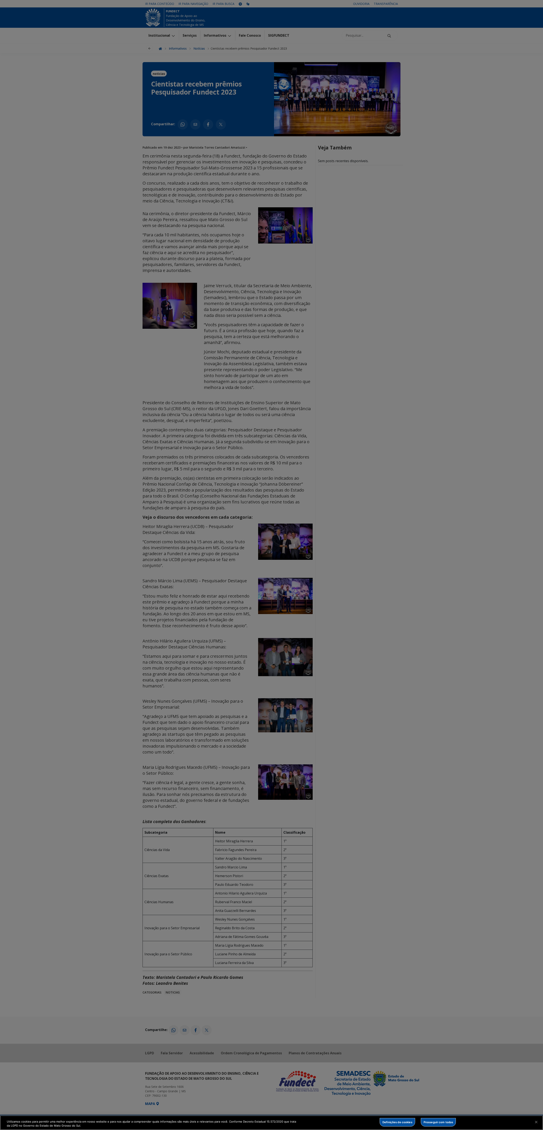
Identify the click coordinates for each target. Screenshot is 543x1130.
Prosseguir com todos (438, 1122)
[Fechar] (536, 1122)
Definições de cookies (397, 1122)
